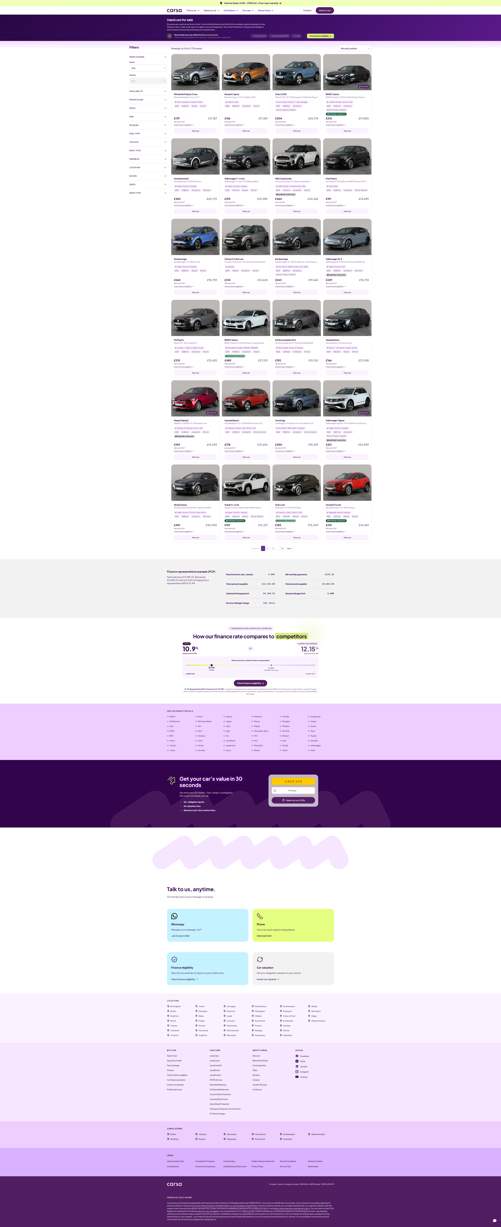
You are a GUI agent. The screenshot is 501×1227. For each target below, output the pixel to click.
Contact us (257, 1089)
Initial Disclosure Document (234, 1166)
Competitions (173, 1166)
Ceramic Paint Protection (220, 1094)
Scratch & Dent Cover (219, 1099)
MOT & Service (216, 1080)
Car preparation (259, 1065)
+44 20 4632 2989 (180, 936)
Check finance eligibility (320, 36)
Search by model (174, 1060)
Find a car (191, 10)
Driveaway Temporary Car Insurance (225, 1109)
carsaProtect (215, 1075)
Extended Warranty (218, 1084)
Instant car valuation (175, 1084)
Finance (170, 1070)
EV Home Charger (217, 1113)
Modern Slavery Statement (263, 1161)
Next (289, 548)
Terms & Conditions (288, 1161)
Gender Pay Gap (260, 1084)
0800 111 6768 (248, 1211)
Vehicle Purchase (315, 1161)
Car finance (229, 10)
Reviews (256, 1075)
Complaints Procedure (205, 1161)
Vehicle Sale (313, 1166)
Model (132, 75)
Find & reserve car (174, 1089)
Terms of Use (285, 1166)
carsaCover (215, 1060)
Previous (255, 548)
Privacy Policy (257, 1166)
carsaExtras (215, 1070)
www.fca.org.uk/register (208, 1211)
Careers (256, 1080)
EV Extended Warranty (219, 1089)
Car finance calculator (176, 1080)
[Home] (174, 10)
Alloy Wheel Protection (219, 1104)
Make (132, 62)
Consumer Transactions (205, 1166)
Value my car (210, 10)
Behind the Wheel (260, 1060)
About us (256, 1056)
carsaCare (214, 1056)
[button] (193, 10)
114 (282, 548)
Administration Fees (175, 1161)
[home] (174, 1184)
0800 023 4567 (261, 1208)
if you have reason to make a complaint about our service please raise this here (224, 1205)
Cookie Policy (229, 1161)
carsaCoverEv (216, 1065)
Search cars (325, 10)
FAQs (255, 1070)
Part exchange (173, 1065)
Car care (246, 10)
